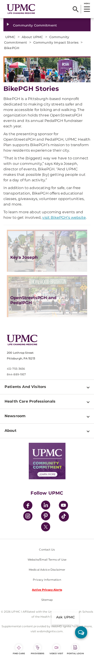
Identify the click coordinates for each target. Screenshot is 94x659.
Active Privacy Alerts (47, 589)
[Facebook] (27, 505)
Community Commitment (35, 25)
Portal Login (75, 653)
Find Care (19, 653)
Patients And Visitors (25, 387)
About (10, 430)
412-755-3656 (16, 368)
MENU (87, 3)
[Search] (75, 9)
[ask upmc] (81, 632)
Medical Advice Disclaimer (47, 569)
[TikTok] (64, 516)
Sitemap (47, 599)
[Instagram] (27, 516)
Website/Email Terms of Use (47, 559)
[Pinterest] (45, 516)
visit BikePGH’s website (64, 217)
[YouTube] (63, 505)
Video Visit (56, 653)
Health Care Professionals (30, 401)
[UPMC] (21, 9)
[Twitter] (45, 526)
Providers (37, 653)
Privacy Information (47, 579)
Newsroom (15, 416)
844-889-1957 (16, 374)
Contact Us (47, 549)
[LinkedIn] (45, 505)
